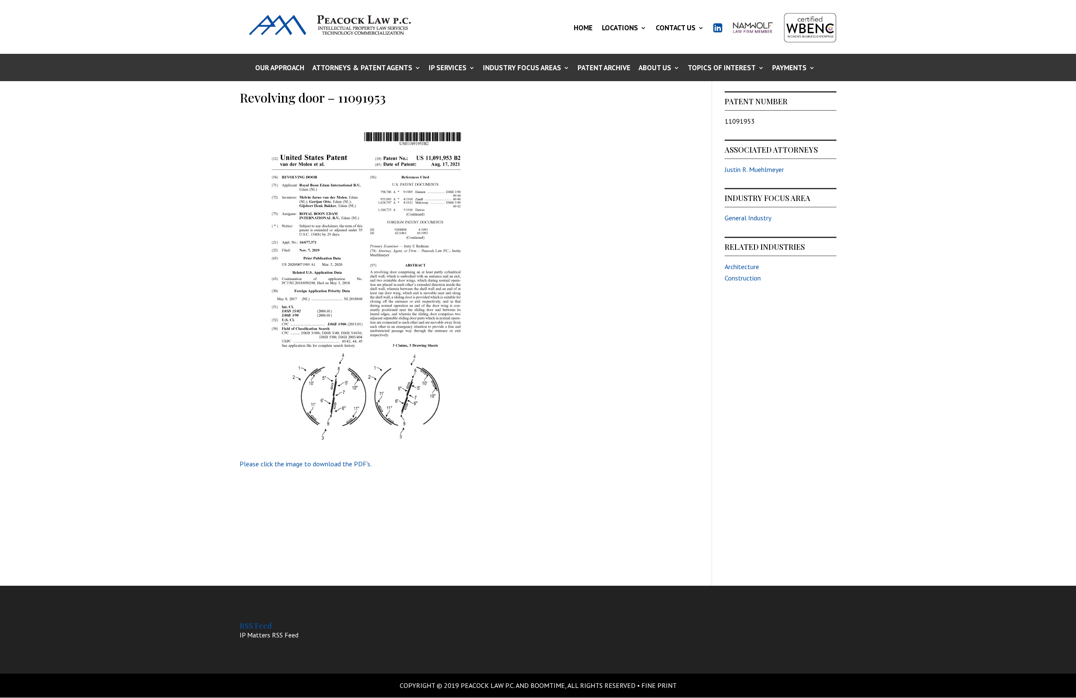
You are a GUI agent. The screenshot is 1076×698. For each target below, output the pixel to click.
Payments (789, 68)
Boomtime (547, 685)
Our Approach (279, 68)
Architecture (742, 266)
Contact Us (676, 28)
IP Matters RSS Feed (269, 635)
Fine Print (659, 685)
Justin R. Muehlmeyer (754, 169)
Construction (743, 278)
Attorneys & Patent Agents (362, 68)
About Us (654, 68)
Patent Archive (604, 68)
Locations (620, 28)
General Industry (748, 218)
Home (583, 28)
